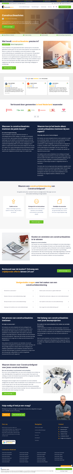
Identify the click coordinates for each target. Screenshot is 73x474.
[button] (64, 1)
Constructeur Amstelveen (7, 454)
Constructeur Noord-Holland (42, 461)
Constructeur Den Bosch (24, 456)
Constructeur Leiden (41, 456)
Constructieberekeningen (24, 6)
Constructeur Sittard (58, 454)
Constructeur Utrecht (59, 458)
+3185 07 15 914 (63, 434)
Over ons (50, 6)
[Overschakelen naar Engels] (56, 7)
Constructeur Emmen (24, 460)
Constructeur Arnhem (6, 460)
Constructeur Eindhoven (24, 458)
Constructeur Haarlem (41, 454)
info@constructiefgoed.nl (65, 438)
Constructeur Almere (6, 456)
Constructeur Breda (5, 461)
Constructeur (43, 6)
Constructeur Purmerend (59, 452)
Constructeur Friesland (24, 461)
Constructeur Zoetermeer (59, 460)
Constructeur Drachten (24, 454)
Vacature (37, 440)
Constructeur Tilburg (58, 456)
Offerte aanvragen (65, 7)
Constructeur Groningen (41, 452)
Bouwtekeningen (35, 6)
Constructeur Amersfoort (7, 458)
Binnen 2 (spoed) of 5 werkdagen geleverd (14, 3)
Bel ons (5, 414)
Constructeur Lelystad (41, 458)
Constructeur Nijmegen (41, 460)
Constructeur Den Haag (24, 452)
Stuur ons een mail (17, 414)
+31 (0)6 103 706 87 (64, 436)
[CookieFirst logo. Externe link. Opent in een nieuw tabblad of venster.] (1, 468)
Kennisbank (37, 437)
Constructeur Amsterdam (7, 452)
